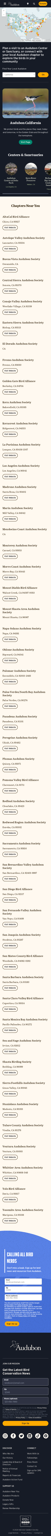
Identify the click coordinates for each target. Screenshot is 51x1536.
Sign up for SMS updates (34, 1471)
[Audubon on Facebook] (13, 1435)
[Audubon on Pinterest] (45, 1435)
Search (34, 3)
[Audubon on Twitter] (21, 1435)
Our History (8, 1458)
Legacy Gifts (8, 1504)
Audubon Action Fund (12, 1479)
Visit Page (25, 142)
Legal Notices (13, 1533)
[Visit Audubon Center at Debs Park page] (11, 176)
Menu (5, 3)
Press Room (32, 1462)
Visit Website (10, 227)
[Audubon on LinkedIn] (29, 1435)
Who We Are (8, 1453)
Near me (28, 4)
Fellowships (32, 1458)
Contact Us (32, 1466)
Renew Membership (11, 1508)
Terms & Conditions (34, 1418)
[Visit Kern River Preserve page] (31, 176)
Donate (42, 3)
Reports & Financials (12, 1475)
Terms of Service (22, 1305)
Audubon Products (11, 1496)
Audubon (13, 4)
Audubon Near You (11, 1491)
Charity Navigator (26, 1520)
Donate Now (8, 1500)
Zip (7, 1288)
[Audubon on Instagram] (5, 1435)
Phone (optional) (12, 1296)
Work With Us (33, 1453)
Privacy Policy (22, 1316)
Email (8, 1280)
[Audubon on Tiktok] (37, 1435)
